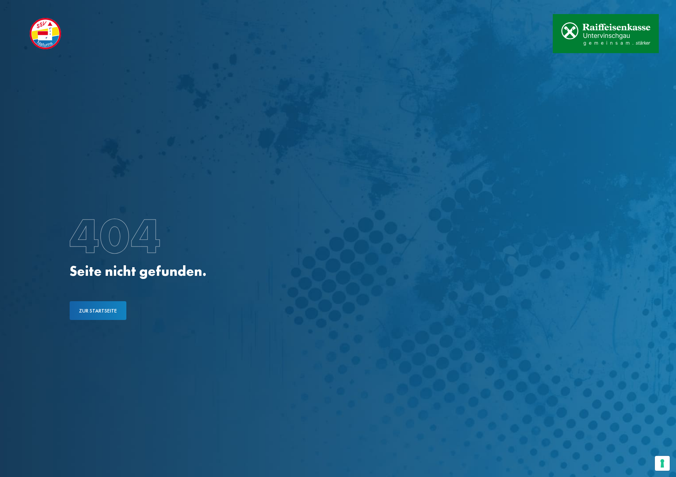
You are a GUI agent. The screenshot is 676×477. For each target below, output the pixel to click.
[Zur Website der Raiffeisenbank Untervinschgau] (606, 33)
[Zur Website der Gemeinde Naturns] (522, 33)
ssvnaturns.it (44, 7)
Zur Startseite (98, 310)
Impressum (134, 7)
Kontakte (91, 7)
